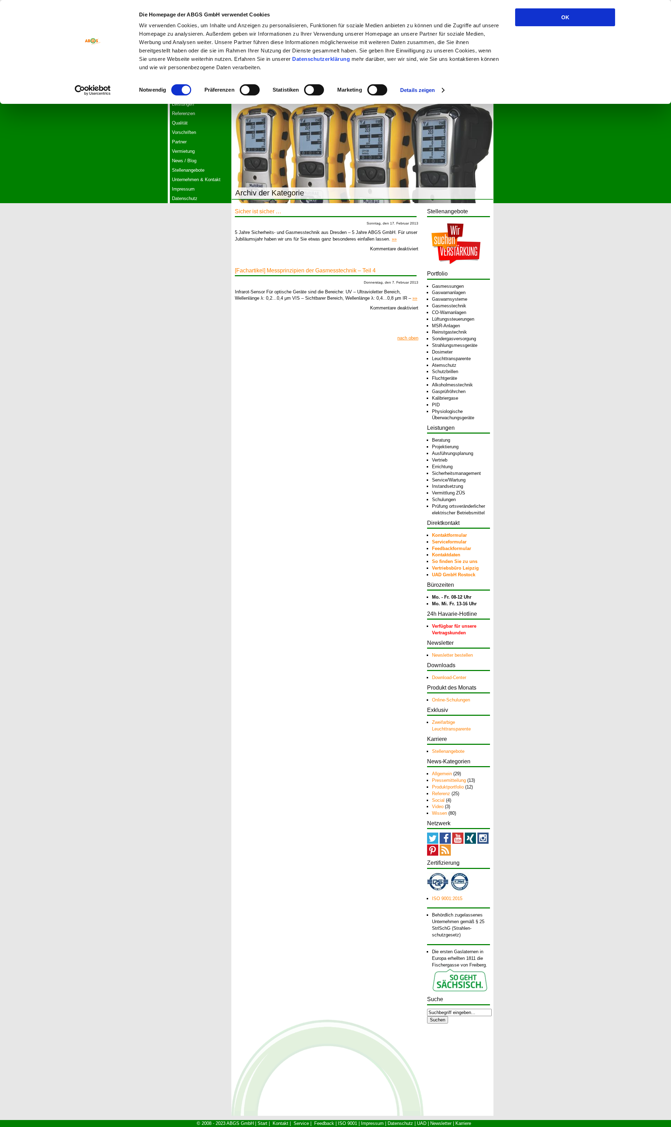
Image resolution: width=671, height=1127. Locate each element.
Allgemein (442, 773)
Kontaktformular (449, 535)
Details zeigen (417, 90)
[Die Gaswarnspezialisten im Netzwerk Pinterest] (432, 854)
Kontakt (280, 1123)
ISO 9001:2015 (447, 898)
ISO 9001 (347, 1123)
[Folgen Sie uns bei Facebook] (445, 842)
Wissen (439, 813)
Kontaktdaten (446, 554)
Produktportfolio (448, 787)
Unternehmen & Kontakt (196, 179)
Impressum (183, 189)
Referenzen (183, 113)
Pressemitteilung (449, 780)
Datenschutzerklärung (321, 59)
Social (438, 800)
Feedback (324, 1123)
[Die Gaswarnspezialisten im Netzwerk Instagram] (483, 842)
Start (262, 1123)
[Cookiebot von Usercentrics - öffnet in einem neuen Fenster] (92, 90)
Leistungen (183, 104)
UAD (421, 1123)
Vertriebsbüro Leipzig (455, 568)
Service (301, 1123)
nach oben (407, 338)
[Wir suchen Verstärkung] (456, 268)
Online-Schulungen (451, 699)
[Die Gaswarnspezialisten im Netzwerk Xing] (470, 842)
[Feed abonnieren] (445, 854)
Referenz (441, 793)
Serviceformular (449, 541)
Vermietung (183, 151)
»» (394, 239)
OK (565, 17)
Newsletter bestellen (452, 655)
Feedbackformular (451, 548)
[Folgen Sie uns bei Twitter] (432, 842)
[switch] (250, 89)
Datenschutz (184, 198)
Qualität (180, 123)
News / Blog (184, 160)
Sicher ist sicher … (258, 211)
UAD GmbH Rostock (453, 574)
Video (437, 806)
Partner (179, 141)
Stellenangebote (188, 170)
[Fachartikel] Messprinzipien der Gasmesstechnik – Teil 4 (305, 270)
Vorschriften (184, 132)
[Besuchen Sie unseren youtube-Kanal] (457, 842)
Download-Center (449, 677)
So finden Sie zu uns (454, 561)
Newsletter (441, 1123)
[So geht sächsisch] (460, 990)
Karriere (463, 1123)
